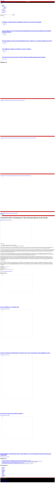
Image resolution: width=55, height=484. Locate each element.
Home (3, 4)
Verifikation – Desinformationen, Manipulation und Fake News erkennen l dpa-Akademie (21, 22)
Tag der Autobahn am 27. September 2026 (9, 307)
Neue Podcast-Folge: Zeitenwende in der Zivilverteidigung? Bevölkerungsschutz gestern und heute (24, 57)
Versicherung (10, 271)
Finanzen (3, 469)
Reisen (3, 473)
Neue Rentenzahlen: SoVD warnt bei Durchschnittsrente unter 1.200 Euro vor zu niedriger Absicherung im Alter (27, 40)
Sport (3, 11)
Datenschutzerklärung (5, 480)
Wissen (5, 8)
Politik (3, 9)
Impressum (4, 481)
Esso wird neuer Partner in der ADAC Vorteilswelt (11, 413)
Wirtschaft (3, 10)
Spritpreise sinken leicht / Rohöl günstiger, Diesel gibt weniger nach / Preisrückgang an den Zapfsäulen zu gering (25, 352)
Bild (4, 271)
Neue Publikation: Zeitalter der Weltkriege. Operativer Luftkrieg (16, 49)
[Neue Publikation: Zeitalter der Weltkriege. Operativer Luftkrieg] (7, 47)
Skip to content (2, 0)
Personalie (7, 271)
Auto (2, 215)
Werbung (3, 479)
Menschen (3, 471)
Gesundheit (3, 12)
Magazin (3, 6)
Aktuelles (3, 5)
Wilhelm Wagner (2, 219)
